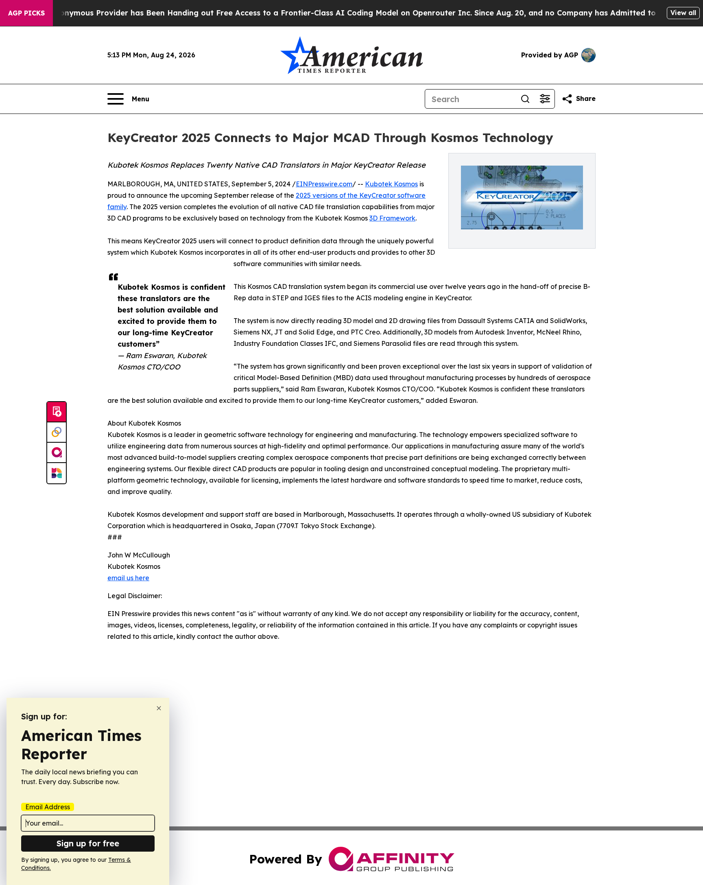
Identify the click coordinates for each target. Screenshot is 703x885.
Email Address (47, 807)
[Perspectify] (56, 432)
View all (683, 13)
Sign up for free (88, 843)
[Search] (525, 99)
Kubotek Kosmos (391, 184)
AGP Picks (26, 13)
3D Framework (392, 218)
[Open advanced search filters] (545, 99)
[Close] (159, 708)
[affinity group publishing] (56, 453)
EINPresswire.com (324, 184)
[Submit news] (56, 412)
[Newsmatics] (56, 473)
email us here (128, 578)
